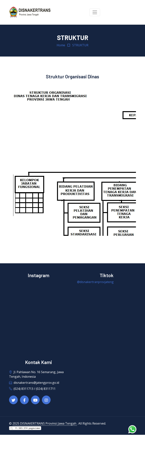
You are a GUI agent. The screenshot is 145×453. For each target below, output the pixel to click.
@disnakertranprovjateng (95, 282)
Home (61, 45)
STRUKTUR (80, 45)
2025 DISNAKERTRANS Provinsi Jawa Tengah (44, 423)
